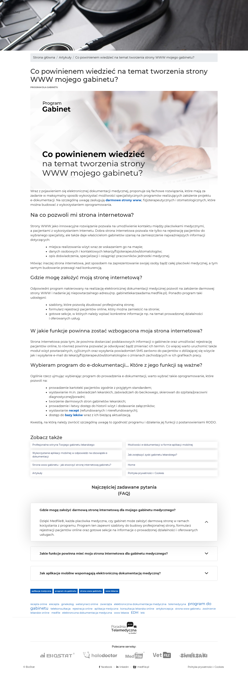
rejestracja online (83, 608)
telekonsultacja (61, 608)
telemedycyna (177, 604)
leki (143, 612)
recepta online (39, 604)
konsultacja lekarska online (137, 608)
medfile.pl (143, 666)
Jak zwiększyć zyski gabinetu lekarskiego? (152, 454)
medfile (56, 612)
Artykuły (65, 57)
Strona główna (44, 57)
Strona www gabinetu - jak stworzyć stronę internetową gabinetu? (71, 464)
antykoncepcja (165, 608)
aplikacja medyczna (41, 591)
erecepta (54, 604)
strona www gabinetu (91, 591)
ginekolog (67, 604)
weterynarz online (87, 604)
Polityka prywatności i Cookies (146, 473)
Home (131, 464)
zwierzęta (106, 604)
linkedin (124, 666)
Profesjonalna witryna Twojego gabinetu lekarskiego (63, 444)
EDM (135, 612)
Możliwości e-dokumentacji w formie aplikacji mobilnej (160, 444)
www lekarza (111, 591)
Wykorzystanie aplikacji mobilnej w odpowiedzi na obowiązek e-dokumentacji (70, 455)
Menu (14, 12)
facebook (106, 666)
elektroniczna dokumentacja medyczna (140, 604)
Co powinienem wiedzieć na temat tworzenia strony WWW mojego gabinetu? (134, 57)
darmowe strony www (123, 200)
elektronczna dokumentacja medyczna (87, 612)
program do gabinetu (65, 591)
